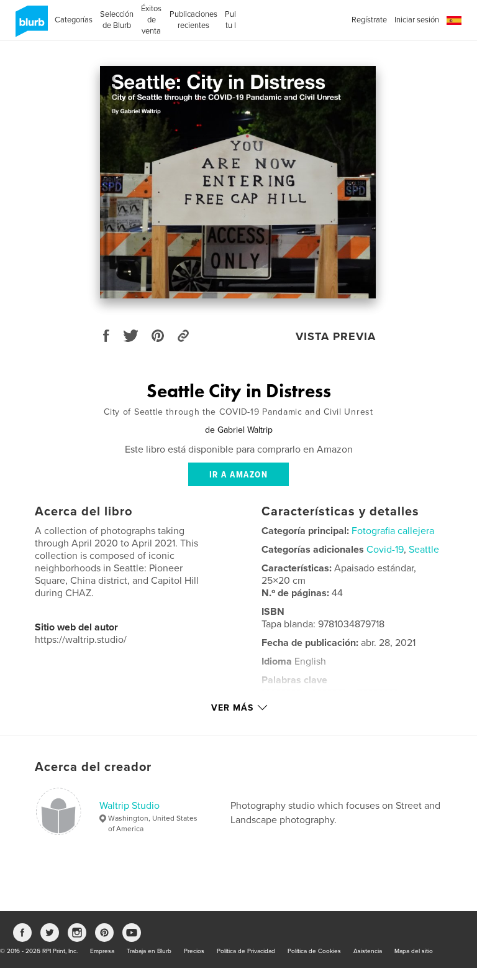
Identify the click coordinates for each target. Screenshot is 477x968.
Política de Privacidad (246, 951)
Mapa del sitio (413, 951)
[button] (454, 21)
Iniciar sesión (416, 20)
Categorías (74, 20)
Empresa (102, 951)
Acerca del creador (93, 767)
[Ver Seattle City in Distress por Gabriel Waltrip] (238, 182)
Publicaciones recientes (193, 19)
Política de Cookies (314, 951)
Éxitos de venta (151, 20)
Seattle (424, 549)
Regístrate (369, 20)
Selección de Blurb (117, 19)
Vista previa (336, 336)
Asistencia (367, 951)
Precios (194, 951)
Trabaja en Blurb (149, 951)
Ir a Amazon (238, 475)
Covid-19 (385, 549)
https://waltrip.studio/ (81, 640)
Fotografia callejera (393, 531)
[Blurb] (29, 26)
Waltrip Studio (129, 806)
